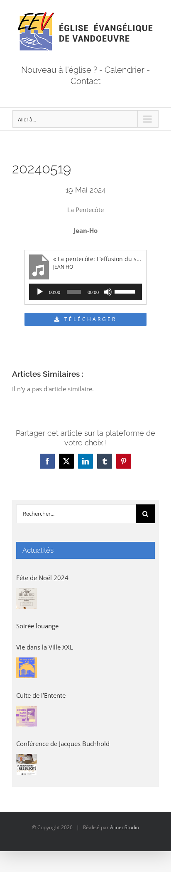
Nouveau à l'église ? (59, 70)
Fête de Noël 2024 (42, 577)
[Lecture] (40, 292)
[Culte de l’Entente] (26, 716)
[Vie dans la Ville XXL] (26, 667)
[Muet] (108, 292)
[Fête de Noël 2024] (26, 598)
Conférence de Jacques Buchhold (63, 743)
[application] (85, 292)
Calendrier (124, 70)
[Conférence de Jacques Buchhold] (26, 764)
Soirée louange (37, 626)
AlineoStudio (124, 827)
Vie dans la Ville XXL (44, 647)
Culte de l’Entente (41, 695)
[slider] (126, 291)
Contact (85, 81)
